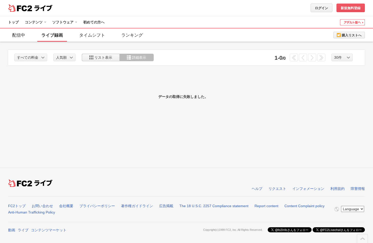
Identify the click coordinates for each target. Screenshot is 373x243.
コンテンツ (34, 22)
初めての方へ (94, 22)
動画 (11, 230)
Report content (266, 206)
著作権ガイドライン (137, 206)
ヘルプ (257, 189)
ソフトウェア (63, 22)
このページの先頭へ (362, 238)
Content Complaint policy (304, 206)
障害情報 (358, 189)
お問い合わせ (42, 206)
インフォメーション (308, 189)
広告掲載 (166, 206)
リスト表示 (103, 57)
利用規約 (337, 189)
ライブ (23, 230)
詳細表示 (139, 57)
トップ (13, 22)
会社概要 (66, 206)
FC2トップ (17, 206)
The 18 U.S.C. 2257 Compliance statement (213, 206)
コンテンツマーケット (48, 230)
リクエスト (277, 189)
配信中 (18, 35)
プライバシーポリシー (97, 206)
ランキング (132, 35)
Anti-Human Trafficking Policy (31, 212)
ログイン (321, 8)
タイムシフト (92, 35)
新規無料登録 (351, 8)
